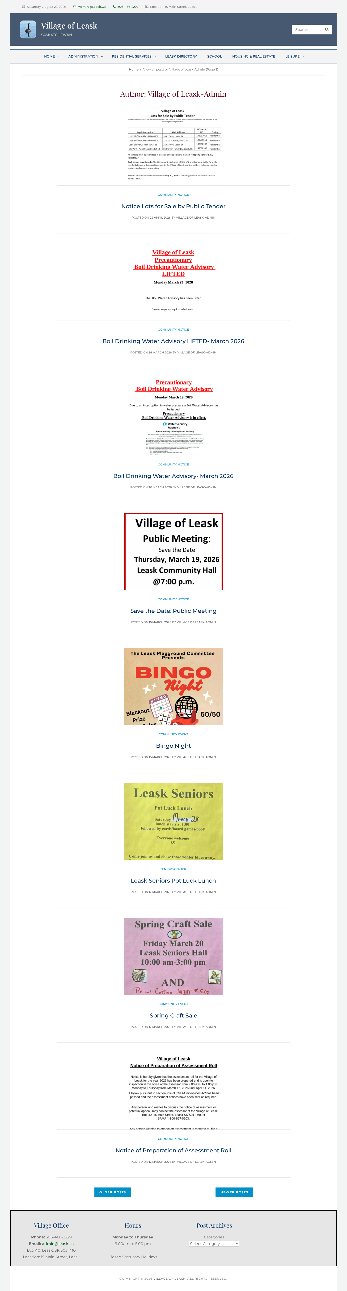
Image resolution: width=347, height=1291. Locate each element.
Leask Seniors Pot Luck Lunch (173, 880)
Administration (83, 56)
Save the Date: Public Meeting (173, 610)
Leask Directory (181, 56)
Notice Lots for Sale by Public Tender (173, 206)
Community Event (173, 734)
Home (49, 56)
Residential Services (132, 56)
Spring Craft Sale (173, 1015)
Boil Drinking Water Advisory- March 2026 (173, 476)
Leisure (292, 56)
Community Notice (173, 194)
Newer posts (234, 1192)
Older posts (112, 1192)
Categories (214, 1237)
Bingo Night (173, 745)
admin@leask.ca (92, 6)
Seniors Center (173, 869)
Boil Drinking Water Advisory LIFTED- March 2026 (173, 341)
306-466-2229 (128, 6)
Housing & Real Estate (253, 56)
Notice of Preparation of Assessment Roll (173, 1150)
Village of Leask (69, 25)
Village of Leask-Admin (195, 217)
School (214, 56)
